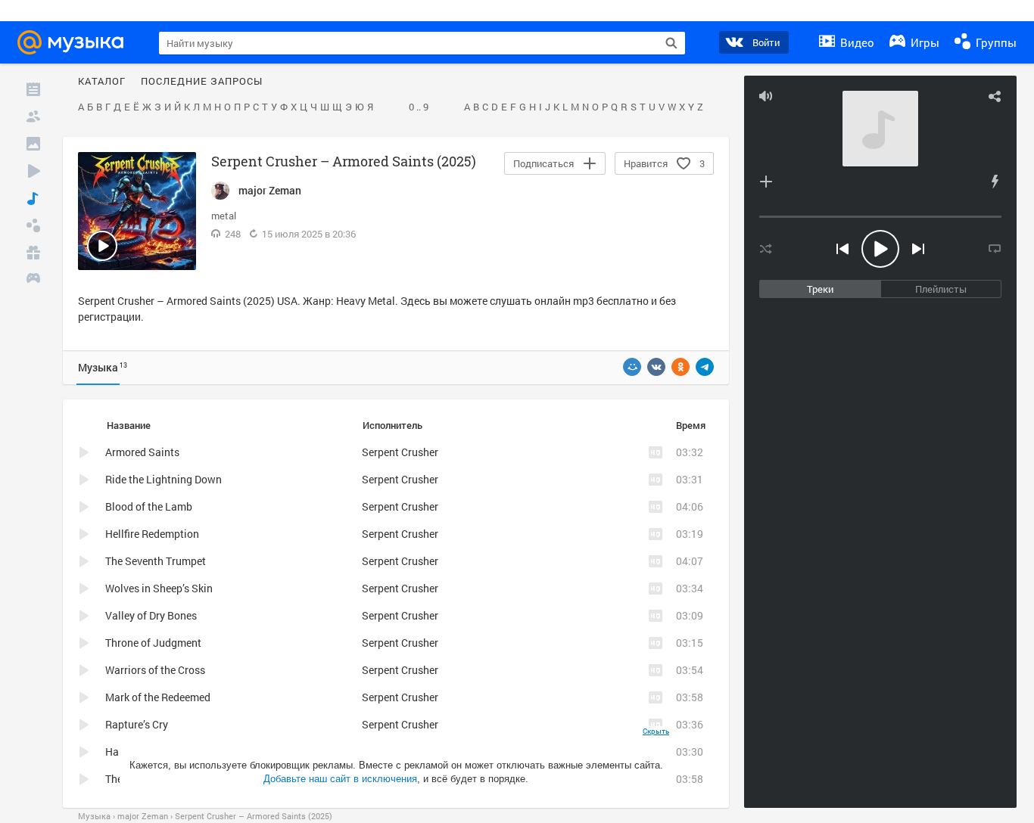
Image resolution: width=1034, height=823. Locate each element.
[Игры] (33, 279)
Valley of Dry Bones (151, 615)
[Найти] (671, 43)
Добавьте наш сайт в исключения (340, 778)
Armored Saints (142, 452)
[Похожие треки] (994, 181)
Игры (923, 42)
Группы (995, 42)
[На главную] (74, 42)
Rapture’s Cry (136, 724)
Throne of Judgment (153, 642)
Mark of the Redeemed (157, 697)
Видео (855, 42)
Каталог (102, 82)
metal (223, 215)
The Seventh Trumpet (155, 561)
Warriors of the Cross (155, 670)
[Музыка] (33, 198)
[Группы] (33, 225)
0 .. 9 (418, 107)
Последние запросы (202, 82)
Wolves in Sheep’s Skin (159, 588)
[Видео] (33, 171)
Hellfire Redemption (152, 533)
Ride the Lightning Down (163, 479)
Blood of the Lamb (148, 506)
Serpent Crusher (400, 452)
